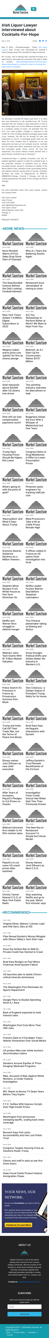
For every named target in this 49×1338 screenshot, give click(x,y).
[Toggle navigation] (33, 9)
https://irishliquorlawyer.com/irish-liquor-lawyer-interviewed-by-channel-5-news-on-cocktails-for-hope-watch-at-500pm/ (24, 64)
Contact (10, 1335)
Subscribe (24, 1314)
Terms (8, 1332)
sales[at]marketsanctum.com (29, 1282)
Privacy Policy (19, 1332)
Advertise (32, 1332)
